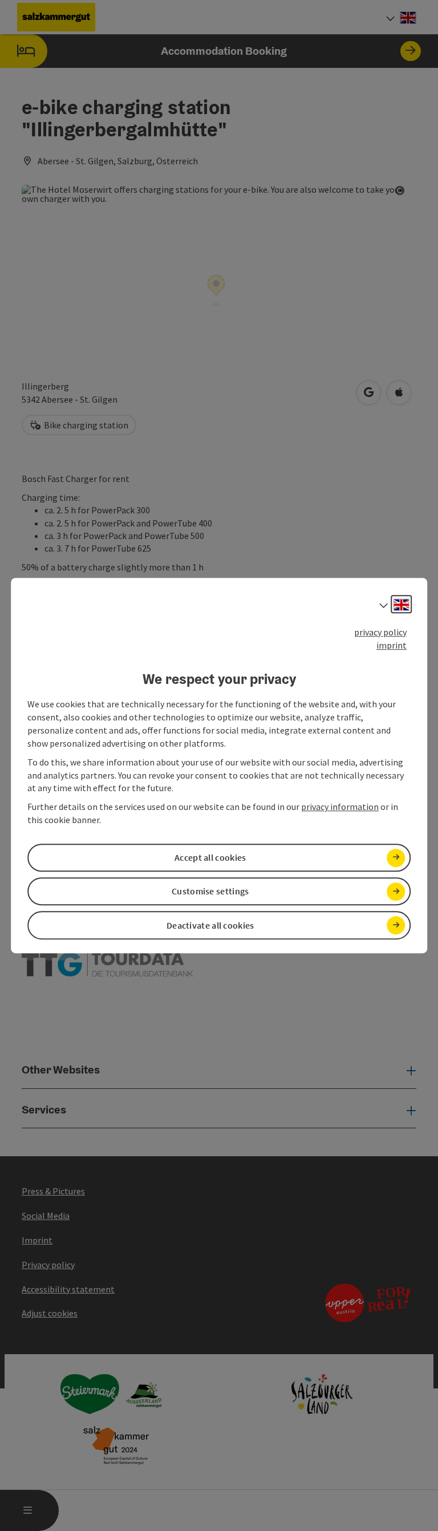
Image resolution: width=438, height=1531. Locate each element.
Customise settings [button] (210, 891)
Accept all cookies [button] (210, 857)
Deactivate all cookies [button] (210, 925)
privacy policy (380, 632)
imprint (391, 645)
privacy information (340, 806)
